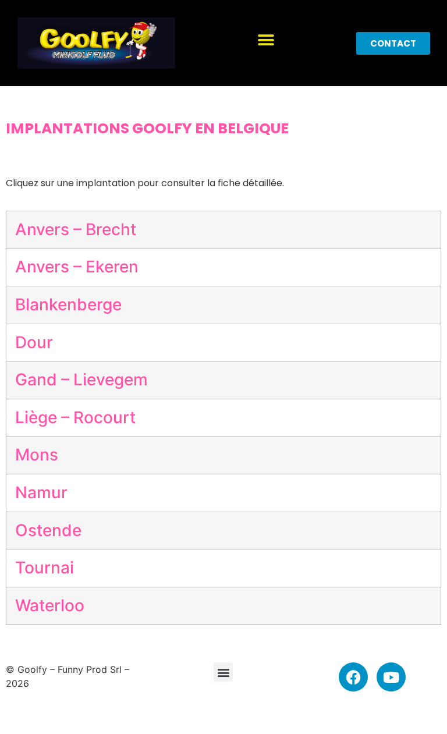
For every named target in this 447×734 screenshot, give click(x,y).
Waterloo (49, 605)
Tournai (44, 567)
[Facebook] (353, 677)
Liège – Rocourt (75, 417)
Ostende (48, 530)
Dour (34, 342)
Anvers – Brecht (75, 229)
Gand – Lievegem (81, 379)
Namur (41, 492)
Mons (36, 454)
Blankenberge (68, 304)
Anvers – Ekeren (77, 266)
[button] (266, 40)
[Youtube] (391, 677)
